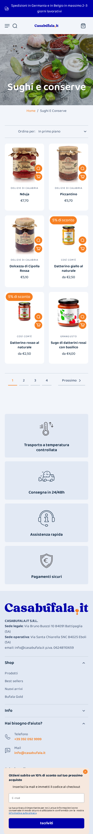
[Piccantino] (68, 163)
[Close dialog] (85, 771)
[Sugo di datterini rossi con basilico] (68, 311)
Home (31, 111)
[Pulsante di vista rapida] (38, 168)
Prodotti (11, 673)
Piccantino (68, 194)
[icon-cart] (83, 25)
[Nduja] (24, 163)
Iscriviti (46, 823)
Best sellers (14, 681)
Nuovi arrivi (14, 689)
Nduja (24, 194)
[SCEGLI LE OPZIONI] (38, 177)
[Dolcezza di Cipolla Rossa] (24, 234)
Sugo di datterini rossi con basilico (68, 345)
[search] (15, 25)
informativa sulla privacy (22, 813)
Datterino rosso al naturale (24, 345)
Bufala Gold (14, 696)
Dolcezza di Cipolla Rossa (25, 268)
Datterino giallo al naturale (68, 268)
